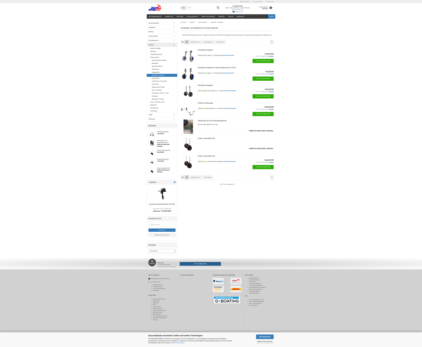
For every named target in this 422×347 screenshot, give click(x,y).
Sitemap (155, 320)
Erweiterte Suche (162, 235)
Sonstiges (155, 96)
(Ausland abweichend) (227, 55)
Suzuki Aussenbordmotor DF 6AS (162, 204)
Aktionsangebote (155, 16)
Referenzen (252, 282)
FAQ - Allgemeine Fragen (256, 299)
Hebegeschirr (156, 72)
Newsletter (156, 303)
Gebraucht (241, 16)
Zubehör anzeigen (155, 48)
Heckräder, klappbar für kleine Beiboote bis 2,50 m (217, 68)
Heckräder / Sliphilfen (158, 75)
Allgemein (153, 51)
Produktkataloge (254, 293)
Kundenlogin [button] (258, 1)
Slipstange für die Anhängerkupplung (212, 121)
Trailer (230, 16)
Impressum (156, 290)
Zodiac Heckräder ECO (206, 138)
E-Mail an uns (239, 12)
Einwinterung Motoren (255, 289)
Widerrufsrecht (157, 308)
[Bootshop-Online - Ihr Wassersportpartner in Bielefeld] (162, 7)
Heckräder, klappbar (205, 50)
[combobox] (195, 42)
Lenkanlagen (155, 78)
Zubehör (221, 16)
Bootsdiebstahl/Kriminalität (257, 287)
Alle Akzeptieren (265, 337)
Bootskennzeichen (157, 66)
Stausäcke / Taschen (158, 99)
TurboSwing (153, 111)
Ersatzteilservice (208, 16)
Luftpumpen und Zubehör (159, 81)
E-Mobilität (169, 16)
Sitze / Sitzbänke (157, 90)
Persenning (155, 84)
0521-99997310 (238, 10)
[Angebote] (175, 182)
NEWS (272, 16)
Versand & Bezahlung (159, 299)
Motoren (180, 16)
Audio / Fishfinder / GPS (157, 102)
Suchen (162, 230)
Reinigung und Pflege (158, 87)
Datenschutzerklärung (177, 343)
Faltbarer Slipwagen (205, 103)
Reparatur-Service (254, 291)
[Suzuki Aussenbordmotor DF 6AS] (162, 193)
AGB (154, 304)
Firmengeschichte (254, 280)
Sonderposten (154, 108)
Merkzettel (270, 1)
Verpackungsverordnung (160, 316)
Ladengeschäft (253, 278)
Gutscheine (156, 301)
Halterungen (155, 69)
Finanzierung (157, 306)
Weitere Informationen (264, 341)
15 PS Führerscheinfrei (256, 285)
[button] (245, 1)
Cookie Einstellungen (159, 288)
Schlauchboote (192, 16)
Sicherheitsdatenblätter (159, 318)
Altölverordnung (157, 312)
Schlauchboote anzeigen (159, 60)
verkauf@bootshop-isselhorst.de (160, 278)
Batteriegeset (156, 314)
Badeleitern (155, 63)
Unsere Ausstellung (255, 283)
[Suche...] (218, 8)
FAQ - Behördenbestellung (256, 301)
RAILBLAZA (153, 105)
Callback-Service (157, 285)
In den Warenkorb (263, 61)
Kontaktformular (158, 286)
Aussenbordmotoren (156, 54)
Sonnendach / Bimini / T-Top (160, 93)
